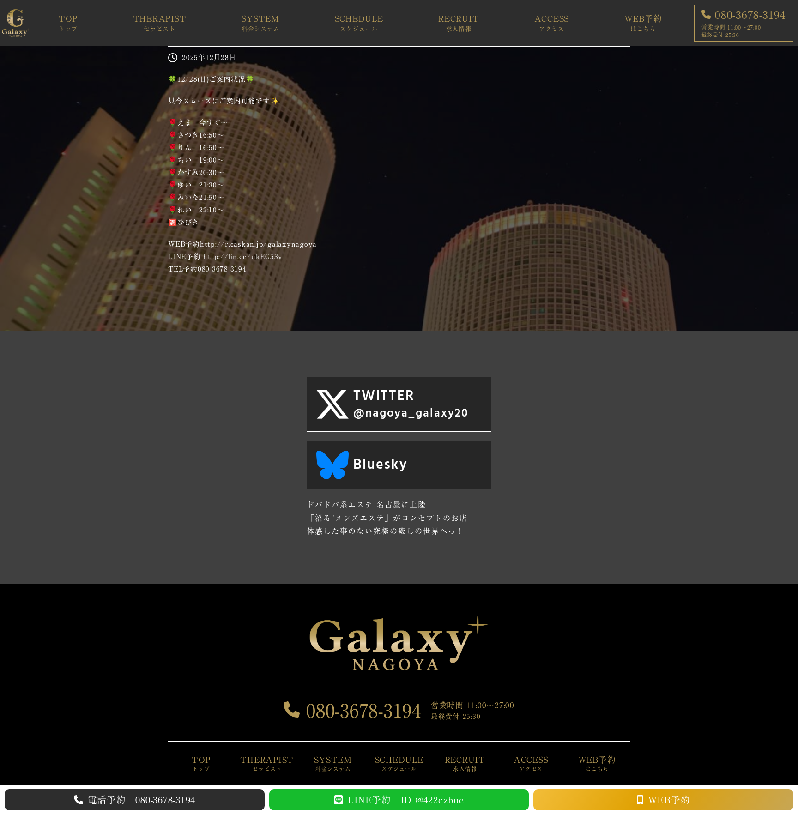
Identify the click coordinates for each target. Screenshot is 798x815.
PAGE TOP (772, 783)
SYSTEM (261, 23)
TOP (68, 23)
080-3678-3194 (361, 710)
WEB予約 (643, 23)
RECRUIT (458, 23)
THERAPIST (160, 23)
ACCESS (551, 23)
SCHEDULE (359, 23)
